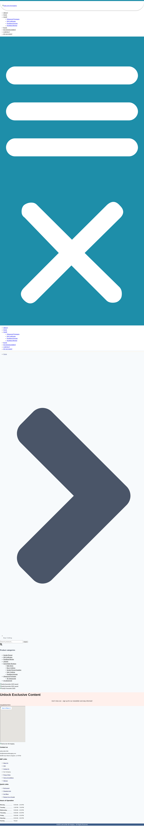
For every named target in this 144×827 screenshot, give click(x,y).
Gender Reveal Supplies (14, 670)
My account (7, 34)
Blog (5, 27)
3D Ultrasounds (11, 678)
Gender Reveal (7, 655)
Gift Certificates (11, 21)
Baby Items (10, 666)
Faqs (5, 15)
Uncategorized (7, 680)
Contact (6, 32)
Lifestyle (5, 661)
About (5, 13)
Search (25, 641)
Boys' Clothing (11, 668)
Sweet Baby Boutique (9, 663)
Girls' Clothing (11, 672)
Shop (5, 17)
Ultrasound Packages (13, 19)
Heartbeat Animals (12, 23)
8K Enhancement (9, 30)
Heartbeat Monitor (12, 25)
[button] (72, 181)
